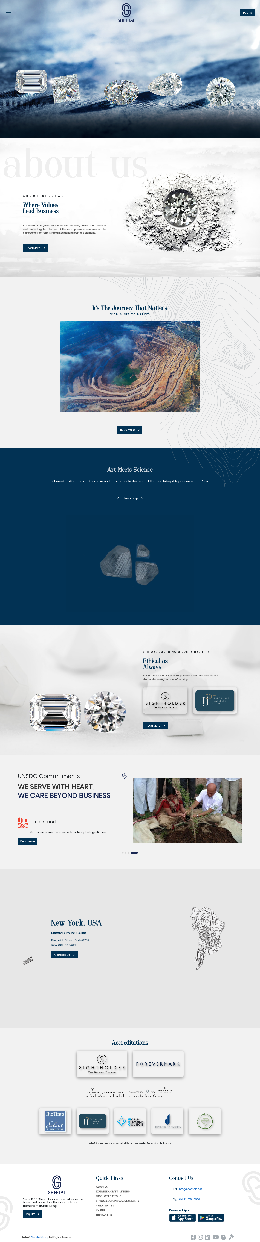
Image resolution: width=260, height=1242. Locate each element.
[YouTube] (216, 1238)
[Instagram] (201, 1238)
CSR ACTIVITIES (105, 1205)
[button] (123, 853)
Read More (33, 248)
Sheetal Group (40, 1237)
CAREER (100, 1210)
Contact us (144, 964)
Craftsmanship (128, 498)
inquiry (31, 1214)
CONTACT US (104, 1215)
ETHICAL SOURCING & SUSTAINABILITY (117, 1201)
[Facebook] (194, 1238)
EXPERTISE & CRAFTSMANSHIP (113, 1191)
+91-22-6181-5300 (189, 1199)
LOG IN (247, 13)
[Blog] (224, 1238)
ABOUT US (102, 1186)
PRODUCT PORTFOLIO (108, 1196)
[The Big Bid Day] (232, 1238)
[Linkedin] (208, 1238)
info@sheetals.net (190, 1189)
